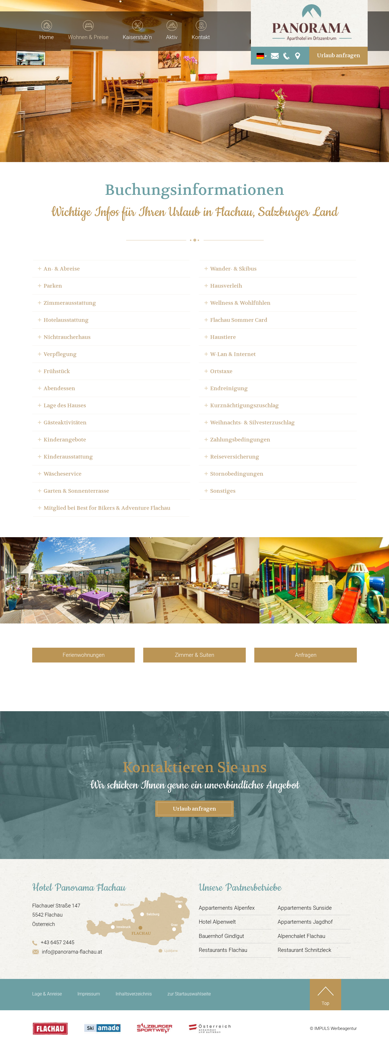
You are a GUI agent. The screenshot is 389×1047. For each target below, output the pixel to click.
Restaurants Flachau (223, 950)
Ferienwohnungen (84, 655)
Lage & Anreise (47, 994)
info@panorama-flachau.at (72, 952)
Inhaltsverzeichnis (134, 994)
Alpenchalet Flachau (301, 936)
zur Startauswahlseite (189, 994)
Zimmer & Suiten (194, 655)
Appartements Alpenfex (227, 908)
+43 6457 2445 (57, 942)
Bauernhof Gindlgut (221, 936)
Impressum (88, 994)
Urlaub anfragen (338, 55)
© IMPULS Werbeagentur (333, 1028)
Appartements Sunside (305, 908)
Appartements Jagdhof (305, 922)
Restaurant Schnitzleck (304, 950)
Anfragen (305, 655)
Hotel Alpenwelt (217, 922)
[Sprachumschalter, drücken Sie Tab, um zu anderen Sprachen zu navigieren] (260, 55)
